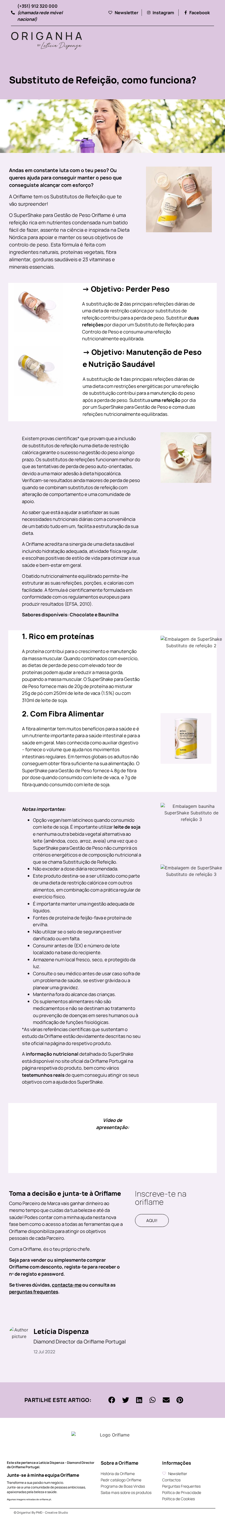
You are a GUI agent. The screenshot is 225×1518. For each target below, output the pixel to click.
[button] (112, 1400)
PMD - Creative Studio (52, 1512)
